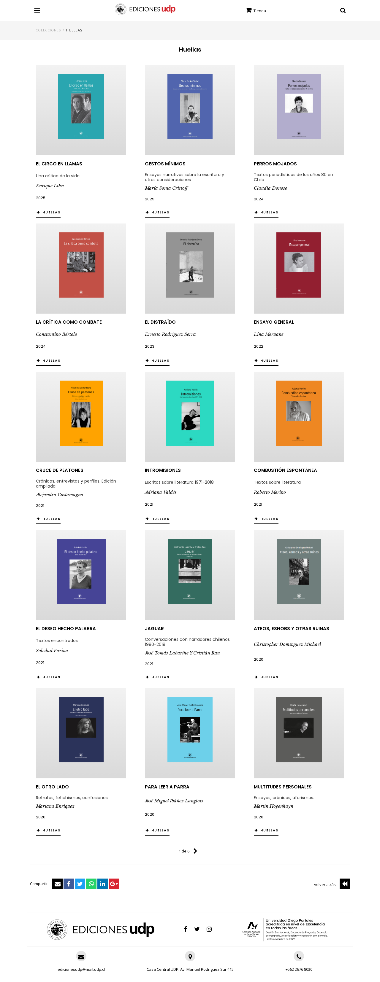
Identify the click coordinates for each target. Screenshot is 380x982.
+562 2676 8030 (299, 969)
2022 (258, 346)
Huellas (74, 30)
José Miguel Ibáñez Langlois (174, 801)
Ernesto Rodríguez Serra (170, 334)
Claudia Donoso (270, 188)
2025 (40, 198)
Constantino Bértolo (56, 334)
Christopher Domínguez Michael (287, 644)
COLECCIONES (48, 30)
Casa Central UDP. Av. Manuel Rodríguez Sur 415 (190, 969)
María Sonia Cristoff (166, 188)
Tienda (259, 10)
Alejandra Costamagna (59, 494)
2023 (149, 346)
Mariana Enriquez (55, 806)
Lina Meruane (269, 334)
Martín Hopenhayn (273, 806)
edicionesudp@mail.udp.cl (81, 969)
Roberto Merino (270, 492)
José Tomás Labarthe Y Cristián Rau (182, 653)
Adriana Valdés (161, 492)
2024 (259, 199)
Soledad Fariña (52, 650)
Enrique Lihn (50, 186)
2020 (258, 659)
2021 (40, 505)
